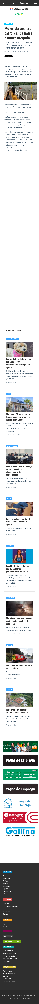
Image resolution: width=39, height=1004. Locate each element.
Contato (23, 3)
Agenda (5, 924)
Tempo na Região (9, 956)
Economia (6, 878)
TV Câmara (7, 894)
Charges (6, 914)
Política (5, 881)
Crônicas (6, 904)
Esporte (5, 883)
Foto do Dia (6, 911)
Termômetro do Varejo (10, 906)
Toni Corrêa (7, 909)
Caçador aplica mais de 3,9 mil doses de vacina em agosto (18, 522)
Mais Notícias (14, 331)
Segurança (6, 886)
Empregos (6, 961)
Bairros (5, 976)
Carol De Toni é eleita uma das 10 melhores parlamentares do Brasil (17, 569)
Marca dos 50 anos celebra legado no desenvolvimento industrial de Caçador (18, 417)
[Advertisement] (19, 247)
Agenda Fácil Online (9, 953)
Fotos (5, 926)
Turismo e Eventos (9, 981)
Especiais (6, 889)
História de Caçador (9, 973)
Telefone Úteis (8, 951)
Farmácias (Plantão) (10, 958)
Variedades (7, 891)
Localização (7, 979)
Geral (4, 876)
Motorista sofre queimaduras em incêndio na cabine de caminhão (19, 621)
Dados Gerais (7, 971)
